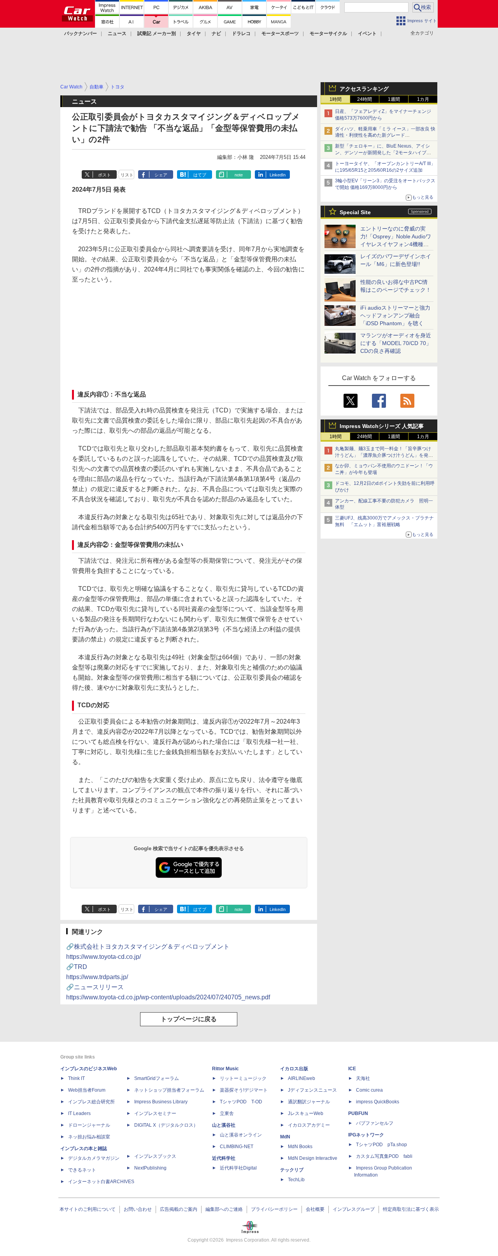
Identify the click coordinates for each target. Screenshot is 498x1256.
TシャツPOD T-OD (241, 1102)
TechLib (296, 1179)
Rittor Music (225, 1068)
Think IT (76, 1078)
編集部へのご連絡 (224, 1209)
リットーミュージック (243, 1078)
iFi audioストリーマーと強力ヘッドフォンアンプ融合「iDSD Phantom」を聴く (395, 315)
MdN (285, 1137)
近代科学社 (223, 1158)
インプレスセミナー (155, 1113)
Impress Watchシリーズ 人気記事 (382, 426)
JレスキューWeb (305, 1113)
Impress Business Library (161, 1102)
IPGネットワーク (366, 1135)
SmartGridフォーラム (156, 1078)
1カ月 (423, 99)
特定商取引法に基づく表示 (411, 1209)
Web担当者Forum (86, 1090)
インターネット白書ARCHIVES (101, 1181)
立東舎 (227, 1113)
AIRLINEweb (301, 1078)
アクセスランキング (364, 89)
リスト (127, 175)
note (239, 175)
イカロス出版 (294, 1068)
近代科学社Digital (238, 1168)
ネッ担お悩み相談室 (89, 1137)
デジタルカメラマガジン (93, 1158)
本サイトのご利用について (88, 1209)
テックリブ (291, 1170)
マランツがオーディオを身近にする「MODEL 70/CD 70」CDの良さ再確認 (395, 343)
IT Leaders (79, 1113)
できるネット (82, 1170)
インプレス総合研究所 (91, 1102)
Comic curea (369, 1090)
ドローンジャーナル (89, 1125)
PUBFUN (358, 1113)
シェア (160, 175)
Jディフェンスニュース (312, 1090)
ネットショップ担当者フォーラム (169, 1090)
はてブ (199, 175)
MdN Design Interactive (312, 1158)
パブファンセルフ (374, 1123)
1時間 (336, 99)
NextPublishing (150, 1168)
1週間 (394, 99)
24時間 (364, 99)
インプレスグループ (354, 1209)
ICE (352, 1068)
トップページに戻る (189, 1019)
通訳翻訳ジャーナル (309, 1102)
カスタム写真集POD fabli (384, 1156)
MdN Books (300, 1146)
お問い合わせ (138, 1209)
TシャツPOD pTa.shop (381, 1144)
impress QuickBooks (377, 1102)
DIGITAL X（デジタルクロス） (166, 1125)
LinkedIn (278, 175)
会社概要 (315, 1209)
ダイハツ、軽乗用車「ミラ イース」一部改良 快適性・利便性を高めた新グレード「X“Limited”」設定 (385, 135)
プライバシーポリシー (274, 1209)
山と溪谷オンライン (241, 1135)
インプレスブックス (155, 1156)
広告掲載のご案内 (178, 1209)
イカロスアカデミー (309, 1125)
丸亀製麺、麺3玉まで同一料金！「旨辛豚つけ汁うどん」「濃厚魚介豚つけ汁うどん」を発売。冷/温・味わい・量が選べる (383, 455)
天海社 (363, 1078)
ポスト (104, 175)
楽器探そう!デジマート (244, 1090)
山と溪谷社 (223, 1125)
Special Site (355, 212)
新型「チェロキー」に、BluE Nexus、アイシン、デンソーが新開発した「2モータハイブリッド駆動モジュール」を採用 (383, 152)
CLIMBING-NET (236, 1146)
